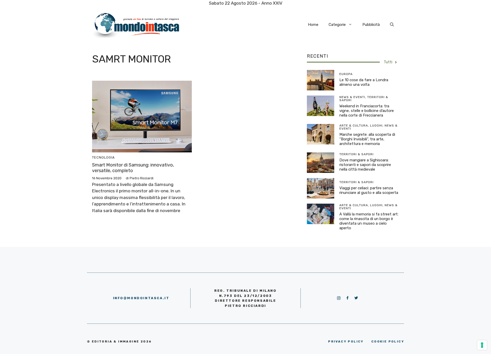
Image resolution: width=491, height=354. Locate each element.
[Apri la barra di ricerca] (392, 24)
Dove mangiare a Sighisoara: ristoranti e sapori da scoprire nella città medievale (365, 165)
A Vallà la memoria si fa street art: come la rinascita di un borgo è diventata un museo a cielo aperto (368, 221)
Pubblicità (371, 24)
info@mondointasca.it (141, 298)
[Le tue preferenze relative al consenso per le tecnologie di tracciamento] (482, 345)
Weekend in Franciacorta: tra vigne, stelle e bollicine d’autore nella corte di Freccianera (366, 111)
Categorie (337, 24)
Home (313, 24)
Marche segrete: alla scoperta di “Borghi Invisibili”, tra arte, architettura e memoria (367, 139)
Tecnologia (103, 157)
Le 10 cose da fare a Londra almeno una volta (363, 82)
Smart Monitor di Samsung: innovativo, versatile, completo (133, 167)
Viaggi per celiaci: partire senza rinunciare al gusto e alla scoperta (368, 190)
